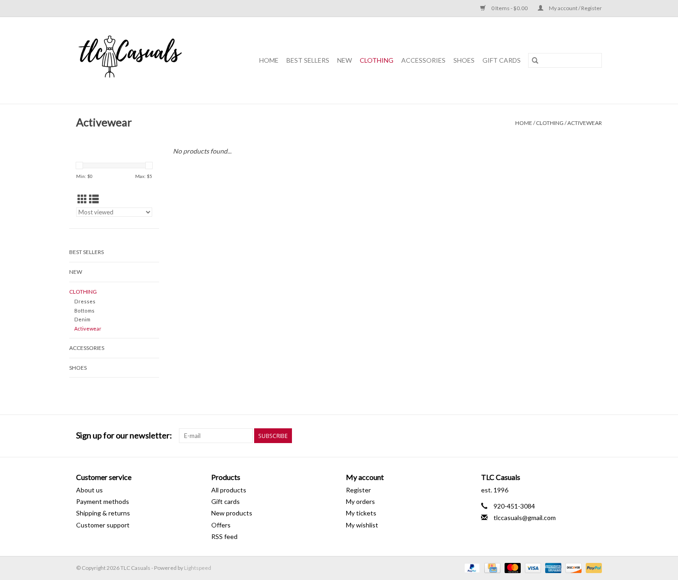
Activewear (584, 122)
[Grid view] (82, 199)
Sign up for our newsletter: (124, 435)
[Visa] (532, 567)
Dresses (84, 301)
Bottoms (84, 311)
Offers (221, 525)
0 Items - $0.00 (509, 8)
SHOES (464, 60)
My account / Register (575, 8)
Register (358, 490)
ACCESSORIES (423, 60)
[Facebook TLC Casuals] (578, 435)
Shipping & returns (103, 513)
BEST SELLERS (307, 60)
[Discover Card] (572, 567)
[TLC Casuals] (141, 60)
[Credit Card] (491, 567)
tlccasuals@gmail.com (525, 517)
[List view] (94, 199)
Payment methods (102, 501)
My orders (360, 501)
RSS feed (224, 536)
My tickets (361, 513)
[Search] (535, 60)
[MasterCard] (511, 567)
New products (231, 513)
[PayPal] (471, 567)
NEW (344, 60)
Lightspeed (197, 567)
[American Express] (552, 567)
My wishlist (362, 525)
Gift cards (501, 60)
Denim (82, 319)
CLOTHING (376, 60)
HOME (269, 60)
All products (228, 490)
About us (89, 490)
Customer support (103, 525)
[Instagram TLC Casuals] (594, 435)
